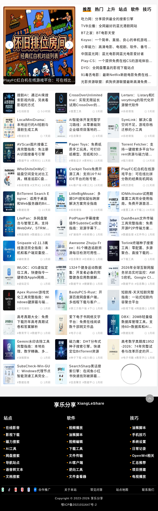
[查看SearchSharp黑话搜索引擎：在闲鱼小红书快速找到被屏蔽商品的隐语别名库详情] (61, 374)
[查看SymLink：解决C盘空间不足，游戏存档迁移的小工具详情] (113, 127)
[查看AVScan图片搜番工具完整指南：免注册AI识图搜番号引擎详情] (9, 152)
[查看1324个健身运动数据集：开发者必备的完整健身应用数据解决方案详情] (61, 275)
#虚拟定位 (23, 283)
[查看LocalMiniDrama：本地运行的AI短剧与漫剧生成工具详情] (9, 127)
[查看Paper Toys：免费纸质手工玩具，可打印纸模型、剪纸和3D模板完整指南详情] (61, 152)
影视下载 (13, 434)
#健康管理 (88, 283)
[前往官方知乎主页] (35, 490)
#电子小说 (75, 333)
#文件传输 (141, 234)
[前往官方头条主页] (16, 490)
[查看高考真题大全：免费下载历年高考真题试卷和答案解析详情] (9, 325)
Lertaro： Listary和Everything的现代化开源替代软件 (138, 100)
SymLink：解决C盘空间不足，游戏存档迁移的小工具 (137, 124)
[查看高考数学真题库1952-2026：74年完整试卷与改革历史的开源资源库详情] (113, 349)
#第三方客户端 (78, 308)
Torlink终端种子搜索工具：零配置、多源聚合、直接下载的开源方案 (137, 248)
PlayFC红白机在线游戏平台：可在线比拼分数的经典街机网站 (138, 174)
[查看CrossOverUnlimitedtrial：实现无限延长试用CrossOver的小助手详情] (61, 103)
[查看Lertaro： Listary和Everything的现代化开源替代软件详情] (113, 103)
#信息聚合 (75, 136)
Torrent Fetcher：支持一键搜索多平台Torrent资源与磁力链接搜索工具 (138, 150)
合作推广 (44, 489)
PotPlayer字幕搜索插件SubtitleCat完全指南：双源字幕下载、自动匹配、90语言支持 (85, 224)
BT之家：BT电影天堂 (98, 33)
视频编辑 (76, 441)
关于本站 (70, 489)
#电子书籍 (127, 357)
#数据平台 (23, 160)
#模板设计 (75, 160)
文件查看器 (77, 476)
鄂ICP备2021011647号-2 (79, 504)
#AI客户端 (75, 185)
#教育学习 (23, 333)
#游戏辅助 (23, 308)
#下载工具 (141, 210)
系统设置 (139, 441)
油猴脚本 (76, 434)
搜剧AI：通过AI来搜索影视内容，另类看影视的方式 (33, 100)
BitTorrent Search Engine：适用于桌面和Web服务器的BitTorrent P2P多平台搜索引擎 (33, 199)
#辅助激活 (23, 259)
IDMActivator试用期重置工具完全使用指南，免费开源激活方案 (137, 199)
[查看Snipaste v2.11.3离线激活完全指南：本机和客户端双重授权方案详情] (9, 251)
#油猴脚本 (23, 357)
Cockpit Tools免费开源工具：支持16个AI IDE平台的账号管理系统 (85, 174)
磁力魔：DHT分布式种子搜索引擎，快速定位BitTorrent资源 (85, 346)
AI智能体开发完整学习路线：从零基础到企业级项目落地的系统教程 (85, 125)
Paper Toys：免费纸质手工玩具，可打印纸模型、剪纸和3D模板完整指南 (85, 150)
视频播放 (76, 427)
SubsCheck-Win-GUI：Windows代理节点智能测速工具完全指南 (34, 371)
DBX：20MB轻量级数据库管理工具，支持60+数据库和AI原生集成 (137, 322)
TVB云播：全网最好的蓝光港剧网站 (109, 26)
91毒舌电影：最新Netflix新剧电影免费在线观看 (116, 75)
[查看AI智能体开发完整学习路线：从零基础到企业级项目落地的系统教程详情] (61, 127)
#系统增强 (127, 111)
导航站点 (13, 462)
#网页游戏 (127, 185)
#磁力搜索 (127, 160)
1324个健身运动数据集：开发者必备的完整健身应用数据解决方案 (85, 273)
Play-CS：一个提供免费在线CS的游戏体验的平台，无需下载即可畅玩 (116, 61)
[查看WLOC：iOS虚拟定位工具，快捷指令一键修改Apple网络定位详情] (9, 275)
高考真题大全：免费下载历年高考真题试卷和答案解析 (33, 321)
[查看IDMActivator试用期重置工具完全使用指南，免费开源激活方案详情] (113, 201)
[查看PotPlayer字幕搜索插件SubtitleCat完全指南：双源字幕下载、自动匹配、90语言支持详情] (61, 226)
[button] (69, 45)
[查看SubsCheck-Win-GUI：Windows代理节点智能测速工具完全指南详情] (9, 374)
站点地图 (122, 489)
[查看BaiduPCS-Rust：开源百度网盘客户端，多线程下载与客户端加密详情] (61, 300)
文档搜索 (13, 476)
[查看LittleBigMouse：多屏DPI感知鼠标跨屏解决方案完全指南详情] (61, 201)
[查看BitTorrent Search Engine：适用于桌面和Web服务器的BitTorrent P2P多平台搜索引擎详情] (9, 201)
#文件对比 (36, 185)
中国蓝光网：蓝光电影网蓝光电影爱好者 (112, 54)
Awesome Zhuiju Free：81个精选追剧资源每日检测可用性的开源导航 (85, 248)
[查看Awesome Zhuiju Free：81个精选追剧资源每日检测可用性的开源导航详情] (61, 251)
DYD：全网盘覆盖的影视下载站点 (107, 68)
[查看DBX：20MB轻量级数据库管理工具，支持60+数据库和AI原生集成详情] (113, 325)
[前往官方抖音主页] (9, 490)
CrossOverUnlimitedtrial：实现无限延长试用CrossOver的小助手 (85, 100)
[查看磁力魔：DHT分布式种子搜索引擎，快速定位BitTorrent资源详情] (61, 349)
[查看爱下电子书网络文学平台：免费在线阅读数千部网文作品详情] (61, 325)
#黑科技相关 (37, 160)
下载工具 (76, 448)
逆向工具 (76, 469)
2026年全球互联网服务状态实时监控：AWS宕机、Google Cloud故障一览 (138, 273)
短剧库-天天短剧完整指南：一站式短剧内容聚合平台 (137, 297)
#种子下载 (75, 357)
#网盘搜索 (141, 308)
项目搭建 (139, 469)
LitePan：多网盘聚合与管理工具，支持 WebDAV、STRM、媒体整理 (33, 224)
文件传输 (76, 455)
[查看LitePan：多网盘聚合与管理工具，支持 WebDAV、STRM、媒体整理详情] (9, 226)
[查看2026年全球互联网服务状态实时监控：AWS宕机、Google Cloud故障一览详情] (113, 275)
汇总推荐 (139, 462)
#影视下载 (127, 308)
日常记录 (139, 448)
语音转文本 (14, 469)
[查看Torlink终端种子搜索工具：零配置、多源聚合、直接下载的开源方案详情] (113, 251)
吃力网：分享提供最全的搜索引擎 (107, 19)
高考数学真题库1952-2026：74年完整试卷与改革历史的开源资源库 (137, 347)
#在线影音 (23, 111)
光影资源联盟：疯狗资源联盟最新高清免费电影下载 (116, 82)
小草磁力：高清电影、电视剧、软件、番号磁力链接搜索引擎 (116, 47)
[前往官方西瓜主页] (22, 490)
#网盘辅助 (23, 234)
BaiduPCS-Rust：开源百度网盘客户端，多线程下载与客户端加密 (85, 298)
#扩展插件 (75, 234)
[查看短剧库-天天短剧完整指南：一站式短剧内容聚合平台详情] (113, 300)
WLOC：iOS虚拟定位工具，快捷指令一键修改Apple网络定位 (33, 273)
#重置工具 (75, 111)
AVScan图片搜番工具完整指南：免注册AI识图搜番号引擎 (33, 149)
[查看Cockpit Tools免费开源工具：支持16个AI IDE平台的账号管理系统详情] (61, 177)
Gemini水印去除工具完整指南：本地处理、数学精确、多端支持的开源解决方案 (33, 347)
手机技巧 (139, 434)
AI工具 (11, 448)
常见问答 (96, 489)
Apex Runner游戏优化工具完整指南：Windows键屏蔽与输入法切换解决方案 (33, 298)
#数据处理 (23, 136)
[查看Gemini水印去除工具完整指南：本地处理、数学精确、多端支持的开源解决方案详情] (9, 349)
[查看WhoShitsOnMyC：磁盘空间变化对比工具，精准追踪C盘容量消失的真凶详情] (9, 177)
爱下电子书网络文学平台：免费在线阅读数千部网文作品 (85, 321)
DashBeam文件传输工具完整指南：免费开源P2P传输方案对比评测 (137, 224)
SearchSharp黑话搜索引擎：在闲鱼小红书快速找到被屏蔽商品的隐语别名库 (85, 371)
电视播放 (139, 476)
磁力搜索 (13, 441)
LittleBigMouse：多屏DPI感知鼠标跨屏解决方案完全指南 (85, 198)
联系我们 (148, 489)
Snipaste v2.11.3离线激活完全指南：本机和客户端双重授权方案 (33, 248)
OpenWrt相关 (143, 455)
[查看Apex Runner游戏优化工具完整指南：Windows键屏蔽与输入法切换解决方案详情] (9, 300)
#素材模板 (88, 160)
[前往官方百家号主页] (29, 490)
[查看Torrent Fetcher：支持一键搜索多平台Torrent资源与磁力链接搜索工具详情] (113, 152)
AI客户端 (76, 462)
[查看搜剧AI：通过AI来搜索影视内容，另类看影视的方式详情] (9, 103)
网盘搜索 (13, 455)
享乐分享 (79, 404)
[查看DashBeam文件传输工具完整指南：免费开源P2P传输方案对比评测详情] (113, 226)
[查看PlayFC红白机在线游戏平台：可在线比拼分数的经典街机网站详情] (113, 177)
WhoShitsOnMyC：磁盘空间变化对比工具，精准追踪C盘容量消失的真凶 (33, 174)
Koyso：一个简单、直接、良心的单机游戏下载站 (116, 40)
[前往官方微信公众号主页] (3, 490)
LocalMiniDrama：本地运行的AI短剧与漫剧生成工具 (33, 124)
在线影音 (13, 427)
